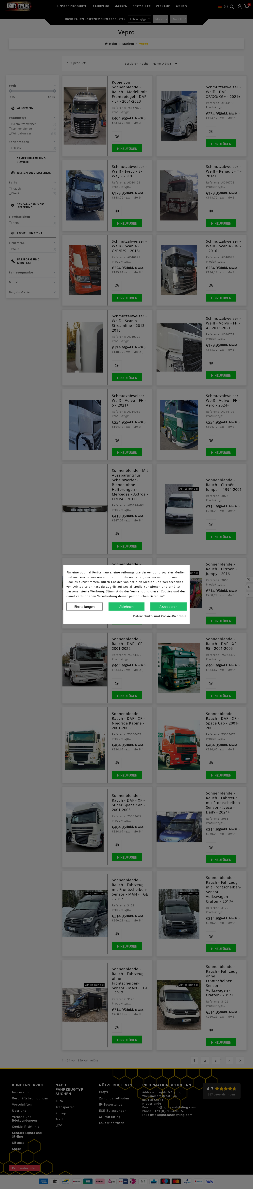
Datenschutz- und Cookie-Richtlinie (160, 616)
